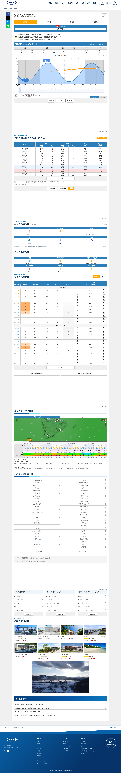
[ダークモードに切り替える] (109, 3)
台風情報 (39, 751)
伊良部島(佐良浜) (37, 531)
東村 (83, 493)
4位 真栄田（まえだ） (84, 606)
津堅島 (37, 501)
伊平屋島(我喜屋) (37, 480)
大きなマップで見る (20, 459)
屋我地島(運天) (37, 490)
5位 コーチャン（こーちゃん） (87, 610)
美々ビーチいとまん (73, 463)
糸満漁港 (22, 469)
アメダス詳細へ (103, 246)
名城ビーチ (17, 465)
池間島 (84, 528)
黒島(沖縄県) (84, 539)
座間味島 (83, 509)
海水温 (96, 22)
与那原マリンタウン (83, 469)
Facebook (8, 14)
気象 (11, 8)
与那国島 (36, 539)
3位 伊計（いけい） (84, 603)
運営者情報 (83, 743)
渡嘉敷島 (83, 512)
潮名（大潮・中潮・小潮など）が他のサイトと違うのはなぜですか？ (35, 715)
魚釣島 (84, 523)
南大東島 (36, 523)
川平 (83, 534)
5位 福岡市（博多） (52, 610)
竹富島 (84, 536)
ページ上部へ (113, 727)
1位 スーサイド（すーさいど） (87, 596)
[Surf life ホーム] (12, 3)
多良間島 (83, 525)
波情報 (72, 22)
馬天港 (63, 469)
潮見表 (15, 8)
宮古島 (83, 531)
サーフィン (65, 741)
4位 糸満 (16, 606)
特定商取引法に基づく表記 (87, 751)
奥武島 (34, 469)
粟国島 (37, 483)
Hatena (8, 22)
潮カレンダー (40, 746)
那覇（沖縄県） (36, 512)
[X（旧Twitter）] (5, 751)
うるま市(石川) (83, 498)
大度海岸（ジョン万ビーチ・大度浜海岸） (55, 463)
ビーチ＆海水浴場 (67, 746)
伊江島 (37, 488)
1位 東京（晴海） (51, 596)
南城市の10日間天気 (37, 373)
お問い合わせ (84, 741)
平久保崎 (37, 528)
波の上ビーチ (17, 463)
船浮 (83, 544)
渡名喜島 (37, 493)
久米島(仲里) (37, 504)
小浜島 (37, 536)
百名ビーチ (39, 463)
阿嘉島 (37, 507)
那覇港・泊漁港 (55, 469)
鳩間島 (37, 534)
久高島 (37, 509)
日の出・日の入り (41, 761)
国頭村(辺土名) (37, 485)
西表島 (84, 541)
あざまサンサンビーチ (28, 463)
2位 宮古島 (49, 599)
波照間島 (83, 547)
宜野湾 (37, 498)
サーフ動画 (65, 748)
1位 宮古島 (17, 596)
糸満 (83, 517)
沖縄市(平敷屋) (83, 507)
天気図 (49, 22)
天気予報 (39, 748)
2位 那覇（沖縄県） (20, 599)
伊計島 (84, 488)
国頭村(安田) (84, 485)
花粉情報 (39, 756)
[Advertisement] (60, 118)
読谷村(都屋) (84, 501)
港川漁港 (74, 469)
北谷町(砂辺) (37, 496)
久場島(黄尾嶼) (83, 520)
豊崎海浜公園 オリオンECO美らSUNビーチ (93, 463)
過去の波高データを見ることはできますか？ (28, 711)
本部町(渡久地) (83, 490)
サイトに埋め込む (102, 137)
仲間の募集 (65, 751)
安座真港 (16, 469)
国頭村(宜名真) (83, 483)
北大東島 (37, 520)
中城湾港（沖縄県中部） (83, 504)
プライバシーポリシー (86, 748)
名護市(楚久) (84, 496)
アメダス (39, 758)
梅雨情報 (39, 753)
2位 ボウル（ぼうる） (84, 599)
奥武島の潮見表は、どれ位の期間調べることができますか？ (33, 708)
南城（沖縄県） (83, 515)
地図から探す (83, 551)
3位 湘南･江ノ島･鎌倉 (52, 603)
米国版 (82, 753)
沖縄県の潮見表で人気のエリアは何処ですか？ (29, 704)
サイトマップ (84, 746)
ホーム (5, 8)
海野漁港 (28, 469)
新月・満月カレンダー (42, 763)
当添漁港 (47, 469)
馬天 (37, 517)
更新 (71, 188)
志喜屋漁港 (40, 469)
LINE (8, 26)
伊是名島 (83, 480)
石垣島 (36, 544)
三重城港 (68, 469)
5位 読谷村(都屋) (19, 610)
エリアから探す (37, 551)
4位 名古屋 (49, 606)
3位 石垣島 (17, 603)
